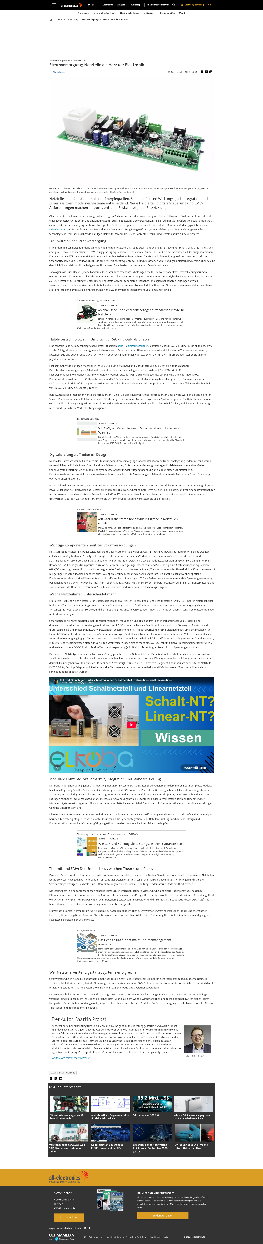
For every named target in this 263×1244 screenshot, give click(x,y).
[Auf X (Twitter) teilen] (207, 72)
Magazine (122, 4)
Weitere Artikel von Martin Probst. (71, 1058)
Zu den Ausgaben (163, 1215)
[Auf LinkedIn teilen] (211, 72)
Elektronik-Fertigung (130, 12)
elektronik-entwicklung (63, 1073)
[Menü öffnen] (54, 4)
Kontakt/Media (155, 1237)
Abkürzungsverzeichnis (158, 4)
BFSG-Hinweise (117, 1237)
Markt (182, 12)
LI (85, 1227)
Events (91, 4)
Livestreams (107, 4)
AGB (86, 1237)
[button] (54, 1138)
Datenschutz (94, 1237)
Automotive (83, 12)
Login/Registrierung (194, 4)
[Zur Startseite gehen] (71, 4)
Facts (165, 1237)
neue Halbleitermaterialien (132, 346)
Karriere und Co (167, 12)
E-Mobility (149, 12)
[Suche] (173, 5)
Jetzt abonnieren (68, 1217)
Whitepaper (136, 4)
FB (90, 1227)
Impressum (105, 1237)
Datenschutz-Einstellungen (137, 1237)
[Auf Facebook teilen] (203, 72)
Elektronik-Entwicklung (105, 12)
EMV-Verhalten (57, 229)
